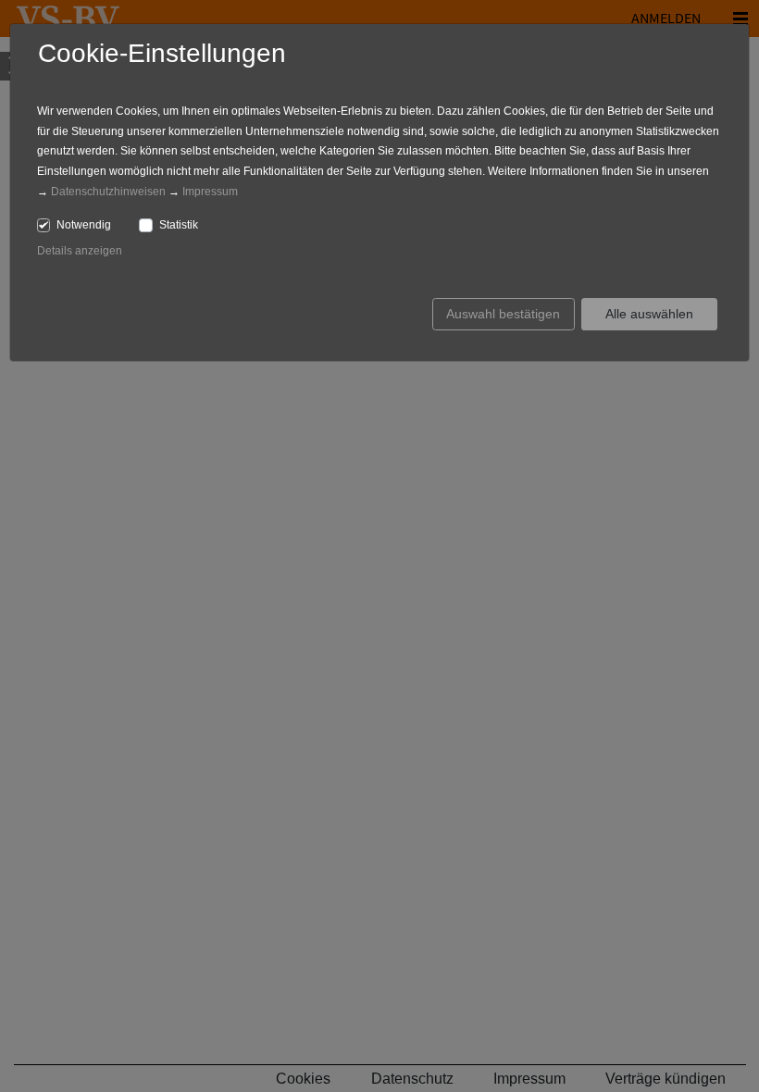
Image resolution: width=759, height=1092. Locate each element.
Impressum (210, 191)
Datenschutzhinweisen (108, 191)
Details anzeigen (79, 250)
